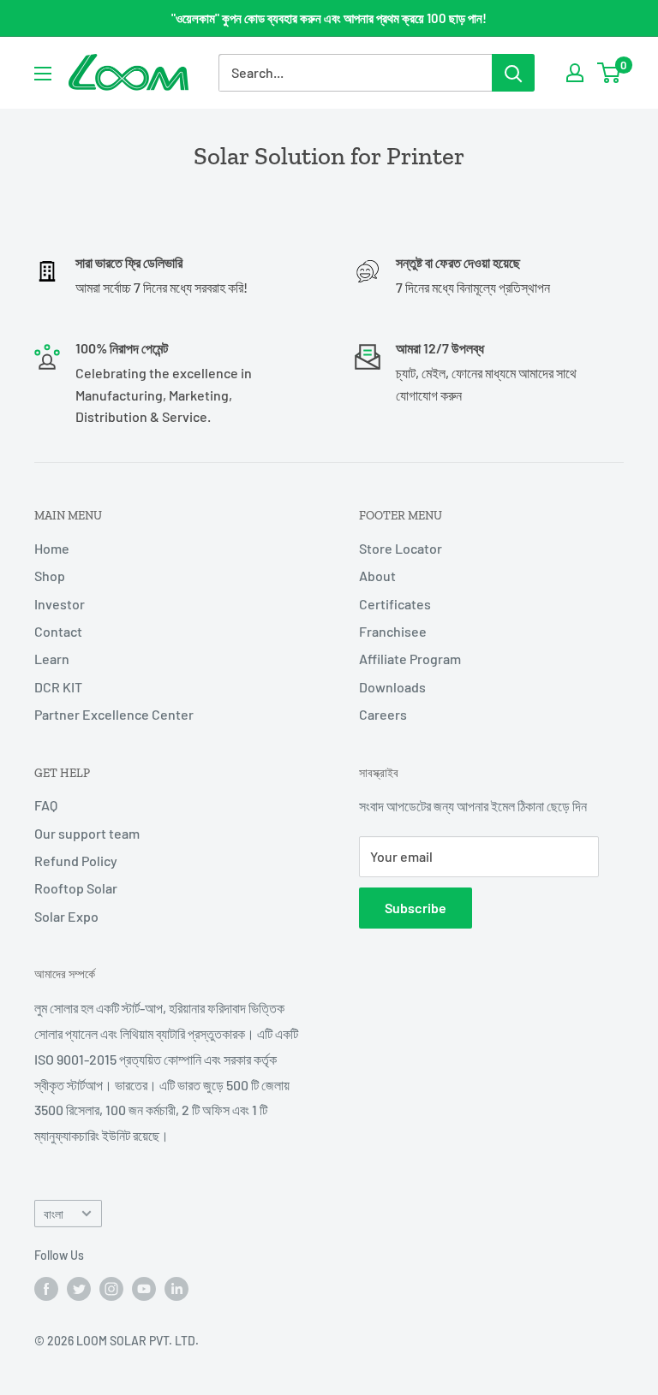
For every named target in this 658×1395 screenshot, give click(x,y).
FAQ (45, 805)
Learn (51, 658)
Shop (49, 575)
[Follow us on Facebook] (46, 1289)
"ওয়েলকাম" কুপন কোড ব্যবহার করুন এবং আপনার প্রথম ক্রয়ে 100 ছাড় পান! (329, 18)
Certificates (395, 604)
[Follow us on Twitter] (79, 1289)
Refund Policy (75, 860)
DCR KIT (58, 687)
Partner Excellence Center (114, 714)
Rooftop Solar (75, 888)
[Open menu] (42, 73)
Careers (383, 714)
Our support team (87, 833)
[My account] (574, 72)
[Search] (513, 73)
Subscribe (415, 907)
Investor (59, 604)
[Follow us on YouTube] (144, 1289)
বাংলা (53, 1214)
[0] (609, 72)
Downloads (392, 687)
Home (51, 548)
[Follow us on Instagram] (111, 1289)
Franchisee (393, 631)
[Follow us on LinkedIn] (176, 1289)
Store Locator (400, 548)
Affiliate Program (410, 658)
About (377, 575)
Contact (58, 631)
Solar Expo (66, 916)
